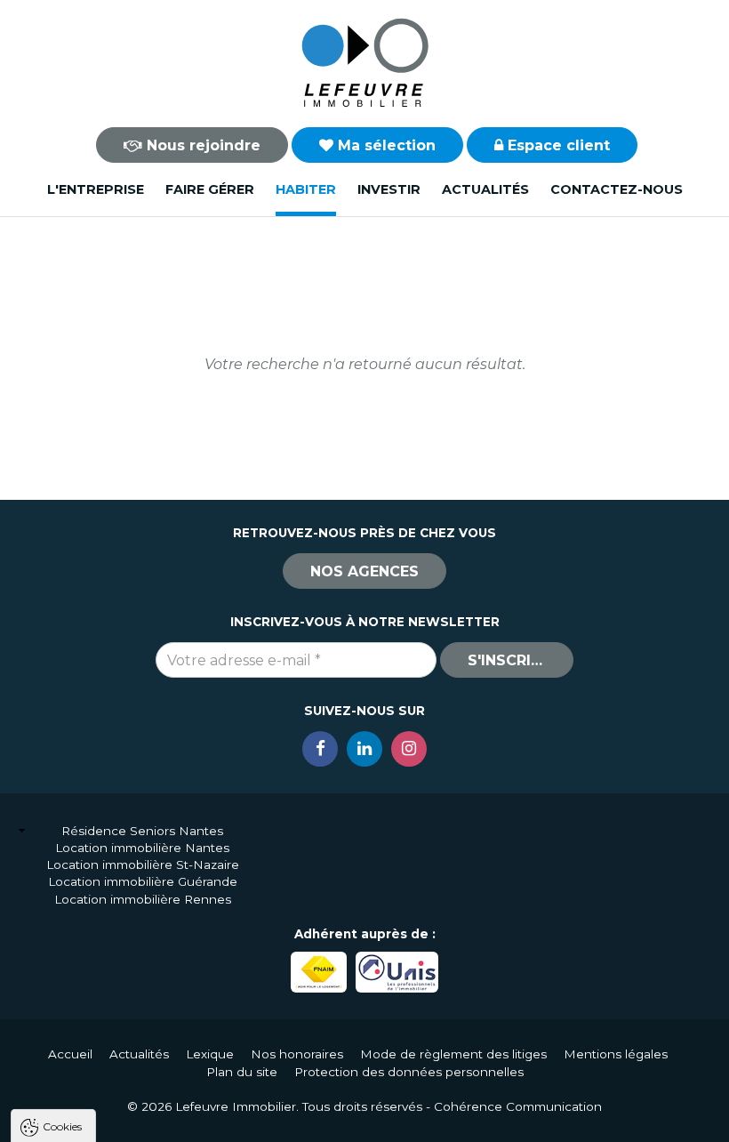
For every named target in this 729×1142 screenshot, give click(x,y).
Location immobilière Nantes (142, 847)
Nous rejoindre (201, 145)
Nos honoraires (297, 1054)
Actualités (485, 189)
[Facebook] (320, 749)
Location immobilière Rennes (142, 899)
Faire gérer (209, 189)
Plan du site (241, 1072)
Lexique (210, 1054)
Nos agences (364, 571)
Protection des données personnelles (409, 1072)
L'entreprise (95, 189)
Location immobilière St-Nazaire (142, 864)
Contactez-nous (616, 189)
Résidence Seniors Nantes (142, 831)
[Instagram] (409, 749)
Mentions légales (616, 1054)
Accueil (70, 1054)
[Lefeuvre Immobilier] (364, 61)
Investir (389, 189)
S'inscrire (508, 660)
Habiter (306, 189)
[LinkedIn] (364, 749)
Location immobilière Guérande (142, 881)
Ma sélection (384, 145)
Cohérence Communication (518, 1106)
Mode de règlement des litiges (453, 1054)
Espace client (556, 145)
